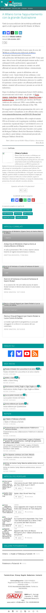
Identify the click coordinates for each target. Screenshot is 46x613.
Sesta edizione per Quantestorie (14, 406)
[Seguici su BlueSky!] (19, 353)
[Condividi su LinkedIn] (20, 33)
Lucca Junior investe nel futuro (14, 398)
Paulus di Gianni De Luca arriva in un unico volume (21, 372)
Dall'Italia (11, 148)
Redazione (31, 575)
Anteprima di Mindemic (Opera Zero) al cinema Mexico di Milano (20, 245)
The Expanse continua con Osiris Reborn (17, 457)
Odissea (30, 8)
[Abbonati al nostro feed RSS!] (35, 353)
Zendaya (24, 8)
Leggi (20, 488)
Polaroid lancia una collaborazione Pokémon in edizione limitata (23, 433)
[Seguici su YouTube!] (27, 353)
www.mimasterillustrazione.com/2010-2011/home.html (21, 114)
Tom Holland (16, 8)
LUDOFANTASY (18, 481)
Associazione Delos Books (21, 586)
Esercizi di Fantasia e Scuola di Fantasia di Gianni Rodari (21, 280)
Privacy (17, 575)
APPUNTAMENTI (11, 310)
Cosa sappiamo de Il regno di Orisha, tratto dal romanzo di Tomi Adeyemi (28, 508)
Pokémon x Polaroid (10, 563)
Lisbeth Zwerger (8, 99)
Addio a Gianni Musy (10, 380)
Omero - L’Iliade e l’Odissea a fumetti (17, 554)
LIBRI (6, 273)
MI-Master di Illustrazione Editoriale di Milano (19, 52)
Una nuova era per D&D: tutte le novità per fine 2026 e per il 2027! (29, 484)
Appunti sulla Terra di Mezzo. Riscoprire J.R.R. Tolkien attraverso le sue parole (28, 533)
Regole (23, 575)
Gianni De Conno (35, 97)
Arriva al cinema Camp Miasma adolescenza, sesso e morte (22, 468)
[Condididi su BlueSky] (8, 33)
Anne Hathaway (6, 8)
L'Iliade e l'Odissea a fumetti (13, 422)
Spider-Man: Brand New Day (25, 493)
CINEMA (7, 238)
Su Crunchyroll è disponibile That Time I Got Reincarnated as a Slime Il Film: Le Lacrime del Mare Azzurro (28, 521)
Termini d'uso (9, 575)
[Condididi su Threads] (12, 33)
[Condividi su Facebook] (4, 33)
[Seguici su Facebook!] (11, 353)
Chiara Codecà (15, 37)
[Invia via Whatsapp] (16, 33)
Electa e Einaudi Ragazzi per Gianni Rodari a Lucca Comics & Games (22, 317)
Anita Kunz (13, 97)
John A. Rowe (23, 97)
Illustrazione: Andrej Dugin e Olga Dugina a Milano (21, 389)
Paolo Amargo (7, 214)
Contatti (39, 575)
